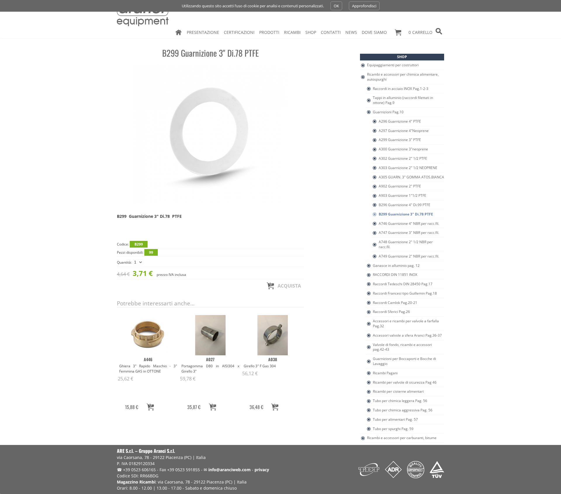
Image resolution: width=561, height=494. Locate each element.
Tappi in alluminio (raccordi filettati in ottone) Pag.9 (403, 100)
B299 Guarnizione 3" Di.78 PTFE (406, 214)
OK (336, 5)
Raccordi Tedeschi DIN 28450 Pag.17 (402, 283)
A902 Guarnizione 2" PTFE (400, 186)
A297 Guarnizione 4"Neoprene (404, 130)
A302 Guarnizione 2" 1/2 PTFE (403, 158)
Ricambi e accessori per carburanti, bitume (402, 437)
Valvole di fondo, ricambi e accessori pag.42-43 (402, 347)
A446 (148, 359)
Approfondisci (364, 5)
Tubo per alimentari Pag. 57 (395, 419)
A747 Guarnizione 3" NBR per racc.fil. (409, 232)
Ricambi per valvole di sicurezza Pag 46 (405, 382)
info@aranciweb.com (229, 469)
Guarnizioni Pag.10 (388, 111)
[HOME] (178, 32)
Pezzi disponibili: (135, 252)
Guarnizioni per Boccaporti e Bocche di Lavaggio (404, 361)
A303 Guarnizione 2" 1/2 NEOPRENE (408, 167)
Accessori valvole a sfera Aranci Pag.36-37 (407, 335)
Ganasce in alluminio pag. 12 (396, 265)
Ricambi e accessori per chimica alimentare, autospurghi (403, 77)
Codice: (130, 244)
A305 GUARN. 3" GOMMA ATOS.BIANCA (411, 177)
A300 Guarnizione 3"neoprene (403, 149)
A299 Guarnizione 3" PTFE (400, 139)
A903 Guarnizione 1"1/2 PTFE (402, 195)
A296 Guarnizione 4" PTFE (400, 121)
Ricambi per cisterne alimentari (398, 391)
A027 (210, 359)
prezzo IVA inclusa (151, 273)
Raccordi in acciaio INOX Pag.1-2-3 (400, 88)
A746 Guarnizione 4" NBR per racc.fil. (409, 223)
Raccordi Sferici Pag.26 (391, 311)
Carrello (420, 32)
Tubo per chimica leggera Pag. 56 (400, 400)
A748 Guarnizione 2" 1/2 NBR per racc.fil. (406, 244)
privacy (261, 469)
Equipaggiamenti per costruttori (393, 64)
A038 (272, 359)
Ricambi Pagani (385, 372)
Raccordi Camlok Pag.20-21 (395, 302)
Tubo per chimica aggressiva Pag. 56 (402, 410)
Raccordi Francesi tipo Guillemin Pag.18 (405, 293)
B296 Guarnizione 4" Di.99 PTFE (404, 204)
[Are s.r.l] (144, 15)
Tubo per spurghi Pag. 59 (393, 428)
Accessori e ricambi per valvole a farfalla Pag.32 (406, 323)
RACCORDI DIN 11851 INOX (395, 274)
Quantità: (125, 262)
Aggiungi (150, 407)
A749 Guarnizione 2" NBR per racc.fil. (409, 256)
